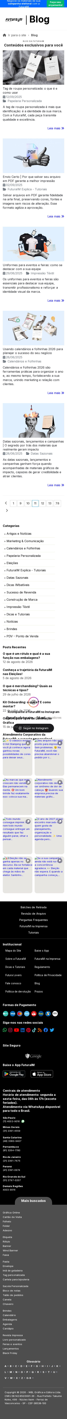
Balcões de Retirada (33, 907)
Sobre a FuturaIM (15, 958)
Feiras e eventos (12, 1344)
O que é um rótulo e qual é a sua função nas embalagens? (26, 656)
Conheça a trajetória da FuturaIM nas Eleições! (27, 672)
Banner (7, 1245)
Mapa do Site (13, 950)
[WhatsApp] (5, 1030)
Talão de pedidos (13, 1295)
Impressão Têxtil (42, 273)
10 (28, 503)
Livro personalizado (14, 1339)
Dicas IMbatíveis (18, 585)
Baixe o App (42, 950)
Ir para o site (17, 35)
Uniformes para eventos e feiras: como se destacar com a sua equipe (32, 267)
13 (49, 503)
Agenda (7, 1324)
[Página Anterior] (6, 503)
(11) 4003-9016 (11, 1121)
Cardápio (8, 1328)
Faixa (6, 1254)
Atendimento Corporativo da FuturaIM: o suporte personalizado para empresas (28, 737)
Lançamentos (11, 1348)
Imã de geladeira (13, 1270)
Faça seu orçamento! (55, 4)
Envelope (8, 1266)
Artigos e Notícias (19, 533)
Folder (6, 1225)
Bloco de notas (11, 1290)
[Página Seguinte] (7, 511)
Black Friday (10, 1353)
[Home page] (5, 35)
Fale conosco (13, 983)
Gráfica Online (11, 1212)
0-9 (28, 1377)
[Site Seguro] (33, 1055)
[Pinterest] (28, 1030)
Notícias (12, 621)
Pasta (6, 1261)
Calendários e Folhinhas (24, 361)
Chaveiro (8, 1303)
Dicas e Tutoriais (18, 614)
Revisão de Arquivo (33, 913)
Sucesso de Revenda (21, 592)
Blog (39, 19)
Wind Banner (10, 1250)
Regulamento (42, 967)
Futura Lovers (13, 975)
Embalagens (10, 1319)
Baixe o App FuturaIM (19, 1065)
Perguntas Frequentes (33, 920)
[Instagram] (10, 1030)
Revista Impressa (13, 1335)
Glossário (34, 1361)
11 (35, 503)
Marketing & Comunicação (25, 541)
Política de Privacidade (48, 975)
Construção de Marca (22, 599)
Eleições (12, 563)
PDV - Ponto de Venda (22, 636)
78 (57, 503)
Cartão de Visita (12, 1216)
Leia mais (54, 128)
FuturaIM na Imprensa (33, 926)
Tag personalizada (14, 1274)
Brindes (12, 629)
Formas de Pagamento (19, 1005)
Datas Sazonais (41, 453)
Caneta (7, 1299)
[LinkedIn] (23, 1030)
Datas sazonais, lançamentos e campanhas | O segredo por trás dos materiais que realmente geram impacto (33, 445)
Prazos (39, 991)
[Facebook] (46, 1030)
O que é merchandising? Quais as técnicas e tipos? (27, 688)
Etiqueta (7, 1237)
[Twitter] (52, 1030)
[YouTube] (16, 1030)
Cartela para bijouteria (16, 1279)
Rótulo (6, 1241)
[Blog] (40, 1030)
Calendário (9, 1315)
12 (42, 503)
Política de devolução (18, 991)
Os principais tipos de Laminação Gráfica (27, 720)
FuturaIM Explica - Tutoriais (27, 189)
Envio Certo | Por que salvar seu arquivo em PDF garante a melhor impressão (31, 179)
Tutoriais (33, 932)
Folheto (7, 1221)
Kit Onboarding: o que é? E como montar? (27, 704)
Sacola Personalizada (15, 1286)
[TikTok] (34, 1030)
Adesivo (7, 1230)
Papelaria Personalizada (25, 101)
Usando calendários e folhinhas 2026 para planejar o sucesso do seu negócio (33, 351)
